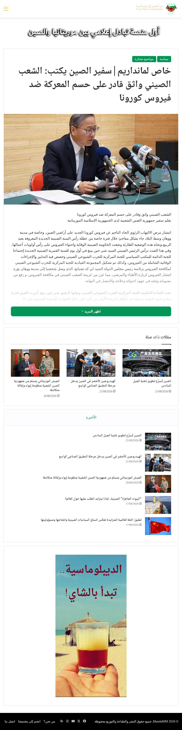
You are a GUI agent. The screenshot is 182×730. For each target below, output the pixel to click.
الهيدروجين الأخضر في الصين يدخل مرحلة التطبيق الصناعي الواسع (93, 383)
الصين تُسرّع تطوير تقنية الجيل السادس (152, 383)
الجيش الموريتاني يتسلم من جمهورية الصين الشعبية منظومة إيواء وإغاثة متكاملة (36, 385)
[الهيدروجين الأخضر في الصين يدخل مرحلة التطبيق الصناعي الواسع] (91, 363)
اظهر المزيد (92, 311)
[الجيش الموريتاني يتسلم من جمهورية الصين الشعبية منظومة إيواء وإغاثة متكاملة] (35, 363)
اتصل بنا (10, 721)
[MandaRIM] (155, 8)
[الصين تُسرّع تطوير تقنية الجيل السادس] (147, 363)
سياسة (164, 59)
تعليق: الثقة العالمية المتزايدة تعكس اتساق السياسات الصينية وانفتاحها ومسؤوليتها (91, 520)
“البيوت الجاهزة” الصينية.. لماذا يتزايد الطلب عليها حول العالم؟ (103, 499)
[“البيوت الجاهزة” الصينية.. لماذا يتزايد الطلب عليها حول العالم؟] (158, 505)
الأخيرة (91, 417)
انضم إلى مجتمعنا (29, 721)
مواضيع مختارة (144, 59)
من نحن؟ (49, 721)
